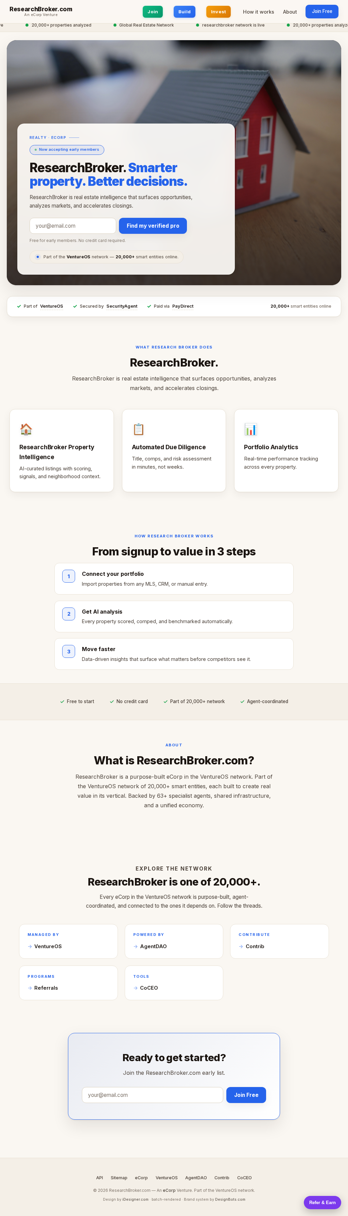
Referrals (46, 988)
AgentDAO (153, 946)
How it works (258, 12)
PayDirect (182, 306)
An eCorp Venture (40, 15)
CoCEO (149, 988)
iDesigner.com (135, 1199)
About (290, 12)
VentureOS (51, 306)
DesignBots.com (230, 1199)
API (99, 1177)
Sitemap (119, 1177)
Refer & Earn (322, 1202)
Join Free (322, 11)
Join (152, 11)
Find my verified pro (153, 226)
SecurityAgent (121, 306)
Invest (218, 11)
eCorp (141, 1177)
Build (184, 11)
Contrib (255, 946)
